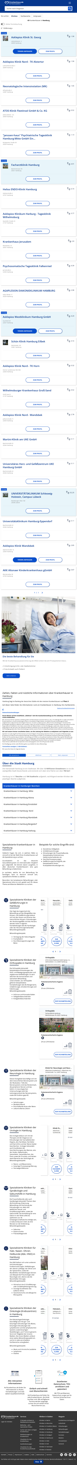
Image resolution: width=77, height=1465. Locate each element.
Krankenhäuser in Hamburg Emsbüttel (20, 804)
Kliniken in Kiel (44, 1444)
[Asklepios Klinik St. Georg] (5, 38)
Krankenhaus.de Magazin (67, 1420)
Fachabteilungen (64, 1432)
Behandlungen (63, 1429)
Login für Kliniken (6, 1422)
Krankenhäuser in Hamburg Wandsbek (20, 817)
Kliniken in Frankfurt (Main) (48, 1426)
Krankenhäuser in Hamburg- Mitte (18, 791)
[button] (7, 28)
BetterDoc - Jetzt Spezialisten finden (26, 1426)
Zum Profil (50, 51)
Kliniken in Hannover (46, 1447)
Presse (10, 1455)
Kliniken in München (45, 1423)
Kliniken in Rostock (45, 1449)
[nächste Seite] (42, 592)
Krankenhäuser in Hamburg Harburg (19, 830)
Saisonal (61, 1444)
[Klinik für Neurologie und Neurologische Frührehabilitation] (56, 1078)
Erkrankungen (63, 1426)
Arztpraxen (37, 16)
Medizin (61, 1438)
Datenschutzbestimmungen (66, 708)
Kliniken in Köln (44, 1441)
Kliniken (14, 16)
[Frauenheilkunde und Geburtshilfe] (41, 1197)
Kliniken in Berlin (44, 1420)
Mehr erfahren (11, 676)
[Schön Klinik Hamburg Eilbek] (5, 342)
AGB (32, 1455)
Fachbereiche (25, 16)
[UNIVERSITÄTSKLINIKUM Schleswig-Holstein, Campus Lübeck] (5, 494)
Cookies (26, 1455)
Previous (53, 951)
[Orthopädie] (56, 968)
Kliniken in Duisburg (45, 1432)
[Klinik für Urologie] (56, 1137)
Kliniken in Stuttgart (45, 1435)
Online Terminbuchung (14, 24)
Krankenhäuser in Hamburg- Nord (18, 811)
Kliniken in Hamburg (45, 1429)
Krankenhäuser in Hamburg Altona (19, 797)
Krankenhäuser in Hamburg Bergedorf (20, 824)
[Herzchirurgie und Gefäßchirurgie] (56, 909)
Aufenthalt (62, 1423)
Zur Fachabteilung (41, 941)
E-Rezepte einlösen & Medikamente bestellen (27, 1421)
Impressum (18, 1455)
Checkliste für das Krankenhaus (26, 1440)
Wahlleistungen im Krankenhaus (26, 1435)
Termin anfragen (25, 51)
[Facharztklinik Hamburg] (5, 166)
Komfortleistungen (26, 1444)
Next (60, 951)
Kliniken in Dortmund (46, 1438)
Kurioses (61, 1435)
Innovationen (63, 1441)
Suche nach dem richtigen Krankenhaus (28, 1430)
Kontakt (3, 1455)
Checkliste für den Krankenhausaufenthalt (27, 1448)
